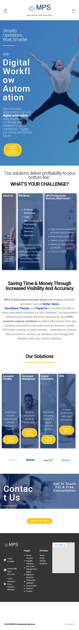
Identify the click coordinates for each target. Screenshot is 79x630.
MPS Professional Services (23, 624)
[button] (12, 150)
